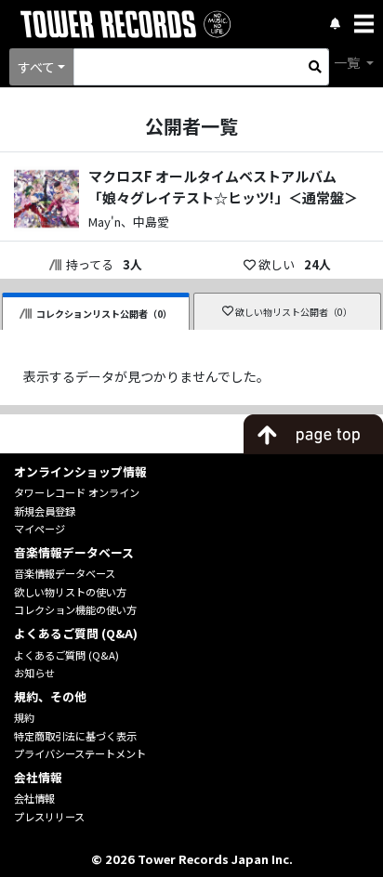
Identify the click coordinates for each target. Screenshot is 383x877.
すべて (36, 67)
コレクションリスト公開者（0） (104, 314)
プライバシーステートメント (80, 753)
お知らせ (34, 672)
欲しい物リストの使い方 (70, 591)
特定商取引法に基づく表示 (75, 735)
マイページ (39, 528)
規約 (24, 717)
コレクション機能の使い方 (75, 609)
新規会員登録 (44, 511)
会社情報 (34, 798)
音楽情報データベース (64, 573)
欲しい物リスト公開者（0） (293, 312)
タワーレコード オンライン (76, 492)
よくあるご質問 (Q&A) (66, 655)
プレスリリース (49, 816)
